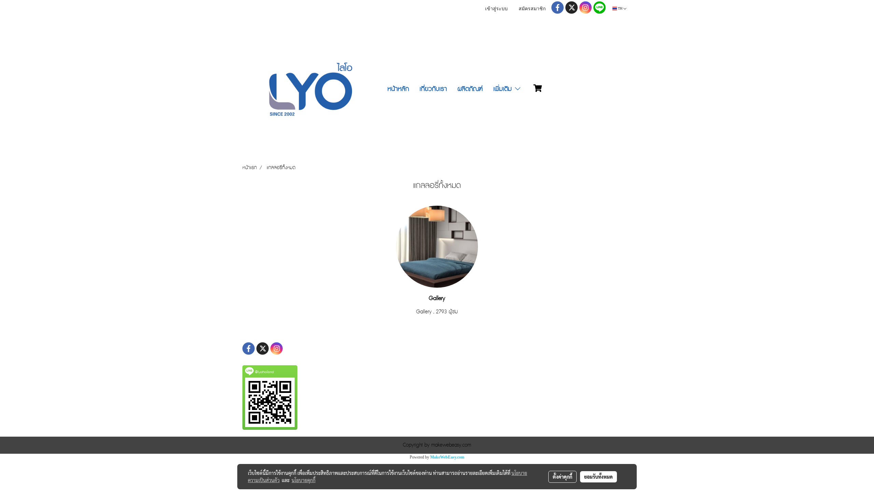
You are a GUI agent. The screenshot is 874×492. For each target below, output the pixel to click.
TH (620, 8)
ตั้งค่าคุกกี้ (562, 477)
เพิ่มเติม (503, 89)
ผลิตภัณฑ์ (470, 89)
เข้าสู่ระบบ (496, 9)
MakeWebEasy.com (447, 457)
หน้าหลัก (398, 89)
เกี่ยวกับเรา (433, 89)
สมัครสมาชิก (532, 9)
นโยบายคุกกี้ (303, 480)
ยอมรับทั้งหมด (598, 477)
